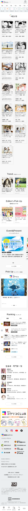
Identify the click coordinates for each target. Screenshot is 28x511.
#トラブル (9, 140)
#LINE (19, 119)
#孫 (6, 140)
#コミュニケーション (5, 142)
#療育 (20, 98)
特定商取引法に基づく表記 (14, 477)
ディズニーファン (5, 461)
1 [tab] (11, 305)
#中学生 (3, 36)
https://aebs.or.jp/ (5, 493)
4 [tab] (15, 305)
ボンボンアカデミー (5, 459)
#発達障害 (17, 98)
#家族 (20, 57)
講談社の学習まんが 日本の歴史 (8, 464)
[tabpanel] (14, 291)
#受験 (6, 36)
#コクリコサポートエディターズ (6, 58)
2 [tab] (12, 305)
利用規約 (17, 472)
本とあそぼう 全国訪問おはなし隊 (8, 466)
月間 (20, 318)
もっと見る (14, 357)
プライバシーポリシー (18, 474)
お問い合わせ (11, 472)
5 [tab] (16, 305)
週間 (7, 318)
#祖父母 (10, 36)
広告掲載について (8, 474)
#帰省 (22, 57)
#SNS (16, 119)
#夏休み (17, 57)
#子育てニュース (18, 100)
